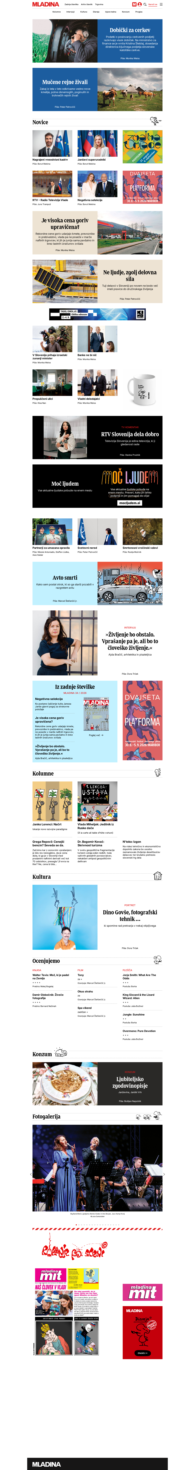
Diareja (96, 12)
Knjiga (36, 970)
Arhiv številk (86, 4)
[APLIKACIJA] (134, 4)
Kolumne (57, 12)
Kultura (83, 12)
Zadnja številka (71, 4)
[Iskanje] (145, 4)
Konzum (126, 12)
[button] (76, 1224)
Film (80, 970)
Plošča (127, 970)
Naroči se (152, 4)
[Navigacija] (161, 4)
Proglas (138, 12)
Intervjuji (70, 12)
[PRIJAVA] (140, 4)
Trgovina (99, 4)
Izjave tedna (110, 12)
